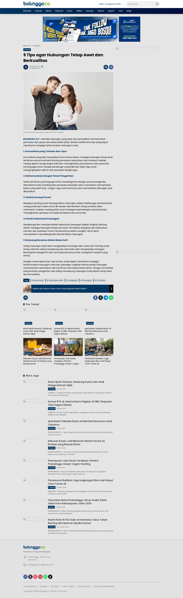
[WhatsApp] (111, 297)
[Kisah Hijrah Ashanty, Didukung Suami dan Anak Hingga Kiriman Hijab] (37, 317)
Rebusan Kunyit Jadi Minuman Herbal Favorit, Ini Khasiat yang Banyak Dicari (37, 361)
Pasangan (87, 280)
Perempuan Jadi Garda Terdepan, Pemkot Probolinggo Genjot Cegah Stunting (66, 361)
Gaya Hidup (38, 280)
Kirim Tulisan (68, 586)
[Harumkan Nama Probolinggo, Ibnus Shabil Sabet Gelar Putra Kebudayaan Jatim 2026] (34, 506)
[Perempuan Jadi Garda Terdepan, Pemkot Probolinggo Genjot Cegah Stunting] (68, 347)
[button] (157, 4)
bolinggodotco (34, 66)
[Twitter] (100, 297)
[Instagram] (35, 577)
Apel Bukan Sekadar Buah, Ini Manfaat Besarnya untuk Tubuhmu (98, 331)
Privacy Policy (84, 586)
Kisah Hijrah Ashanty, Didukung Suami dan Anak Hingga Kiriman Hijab (37, 331)
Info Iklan (55, 586)
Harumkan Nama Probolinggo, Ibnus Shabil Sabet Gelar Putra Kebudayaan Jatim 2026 (77, 501)
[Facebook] (95, 297)
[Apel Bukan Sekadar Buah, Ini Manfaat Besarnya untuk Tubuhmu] (99, 317)
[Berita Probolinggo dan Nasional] (36, 4)
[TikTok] (50, 577)
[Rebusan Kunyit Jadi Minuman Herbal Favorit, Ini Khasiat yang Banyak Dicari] (37, 347)
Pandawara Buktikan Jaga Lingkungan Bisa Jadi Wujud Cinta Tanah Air (97, 361)
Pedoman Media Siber (104, 586)
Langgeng (72, 280)
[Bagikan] (111, 67)
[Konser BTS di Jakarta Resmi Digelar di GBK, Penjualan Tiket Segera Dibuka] (68, 317)
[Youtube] (40, 577)
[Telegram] (106, 297)
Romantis (101, 280)
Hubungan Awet (56, 280)
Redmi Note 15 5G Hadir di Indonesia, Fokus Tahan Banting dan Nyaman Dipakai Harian (77, 521)
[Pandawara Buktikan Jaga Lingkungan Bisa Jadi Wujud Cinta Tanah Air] (99, 347)
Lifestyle (27, 50)
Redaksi (43, 586)
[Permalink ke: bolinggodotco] (26, 67)
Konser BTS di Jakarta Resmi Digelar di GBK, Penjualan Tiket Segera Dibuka (68, 331)
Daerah (51, 507)
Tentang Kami (30, 586)
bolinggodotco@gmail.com (40, 564)
